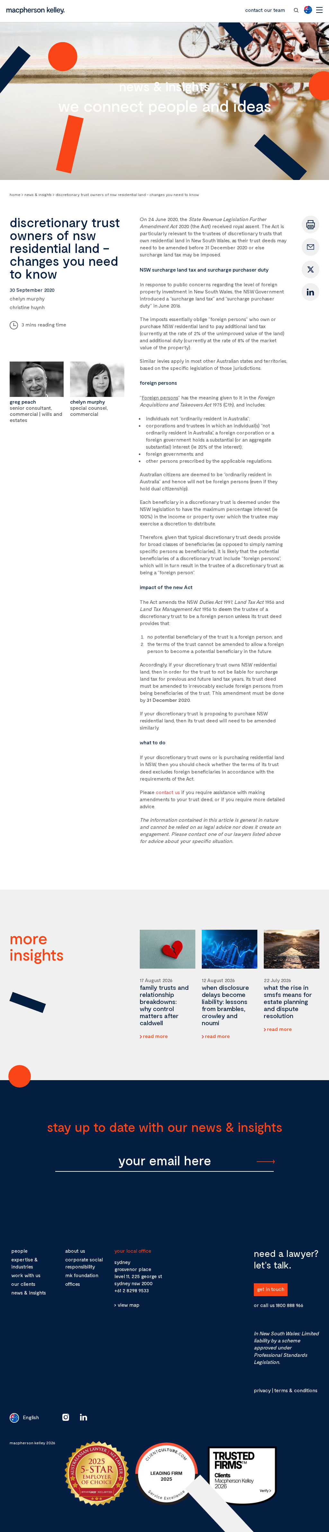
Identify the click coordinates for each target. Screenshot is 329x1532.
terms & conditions (295, 1390)
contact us (168, 792)
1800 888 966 (289, 1305)
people (19, 1251)
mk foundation (81, 1275)
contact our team (265, 10)
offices (72, 1284)
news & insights (28, 1292)
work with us (25, 1275)
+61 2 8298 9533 (131, 1290)
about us (75, 1251)
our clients (23, 1284)
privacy (262, 1390)
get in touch (270, 1289)
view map (128, 1304)
